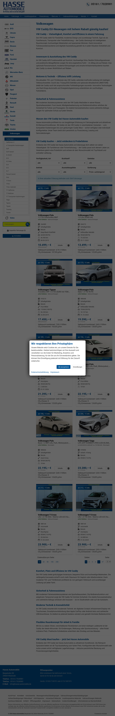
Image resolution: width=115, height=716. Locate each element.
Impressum (54, 372)
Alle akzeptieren (63, 367)
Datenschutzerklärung (40, 372)
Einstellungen (77, 367)
